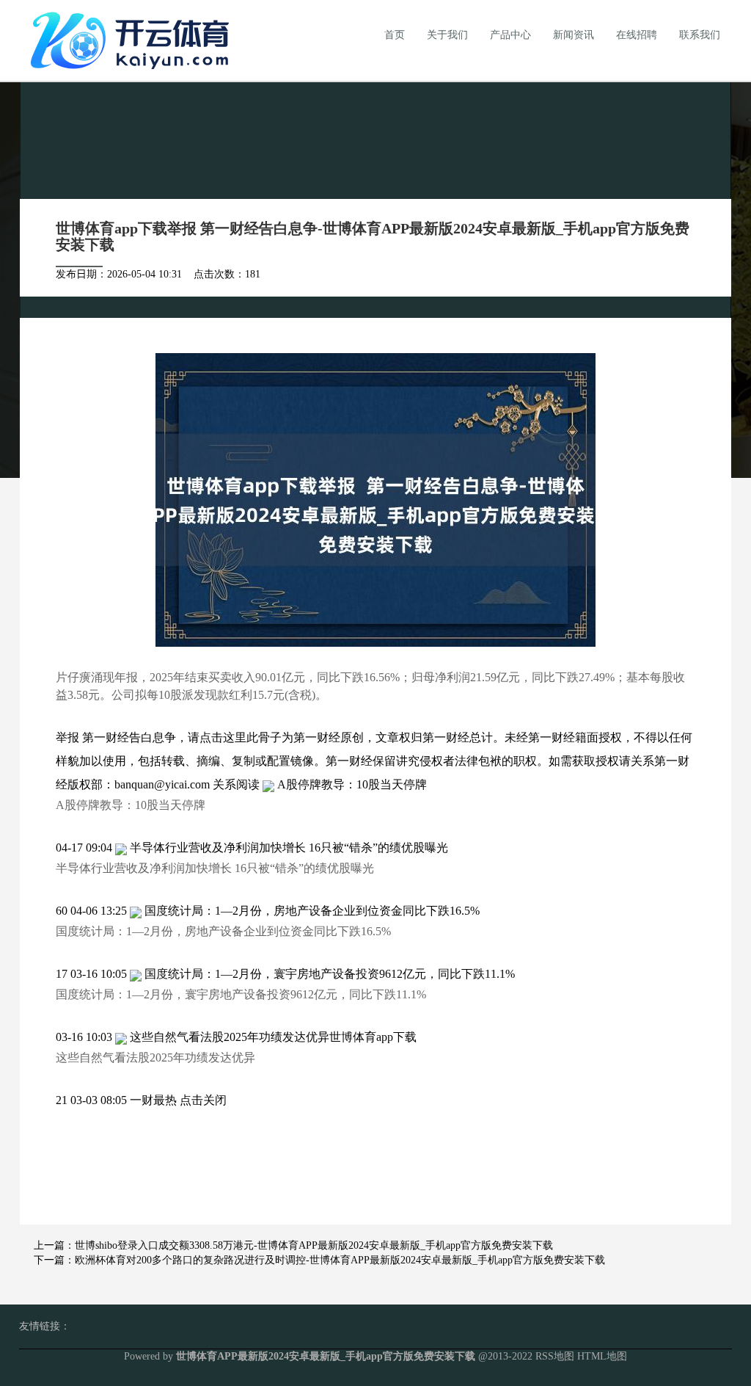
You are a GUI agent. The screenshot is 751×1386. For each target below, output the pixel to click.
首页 (394, 34)
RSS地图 (554, 1356)
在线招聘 (636, 34)
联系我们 (699, 34)
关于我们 (447, 34)
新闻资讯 (573, 34)
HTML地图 (602, 1356)
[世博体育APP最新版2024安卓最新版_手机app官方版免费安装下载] (133, 39)
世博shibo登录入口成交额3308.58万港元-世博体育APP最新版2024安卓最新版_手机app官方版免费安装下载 (314, 1245)
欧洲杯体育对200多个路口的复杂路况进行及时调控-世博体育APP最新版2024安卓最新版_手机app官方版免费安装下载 (340, 1260)
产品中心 (510, 34)
